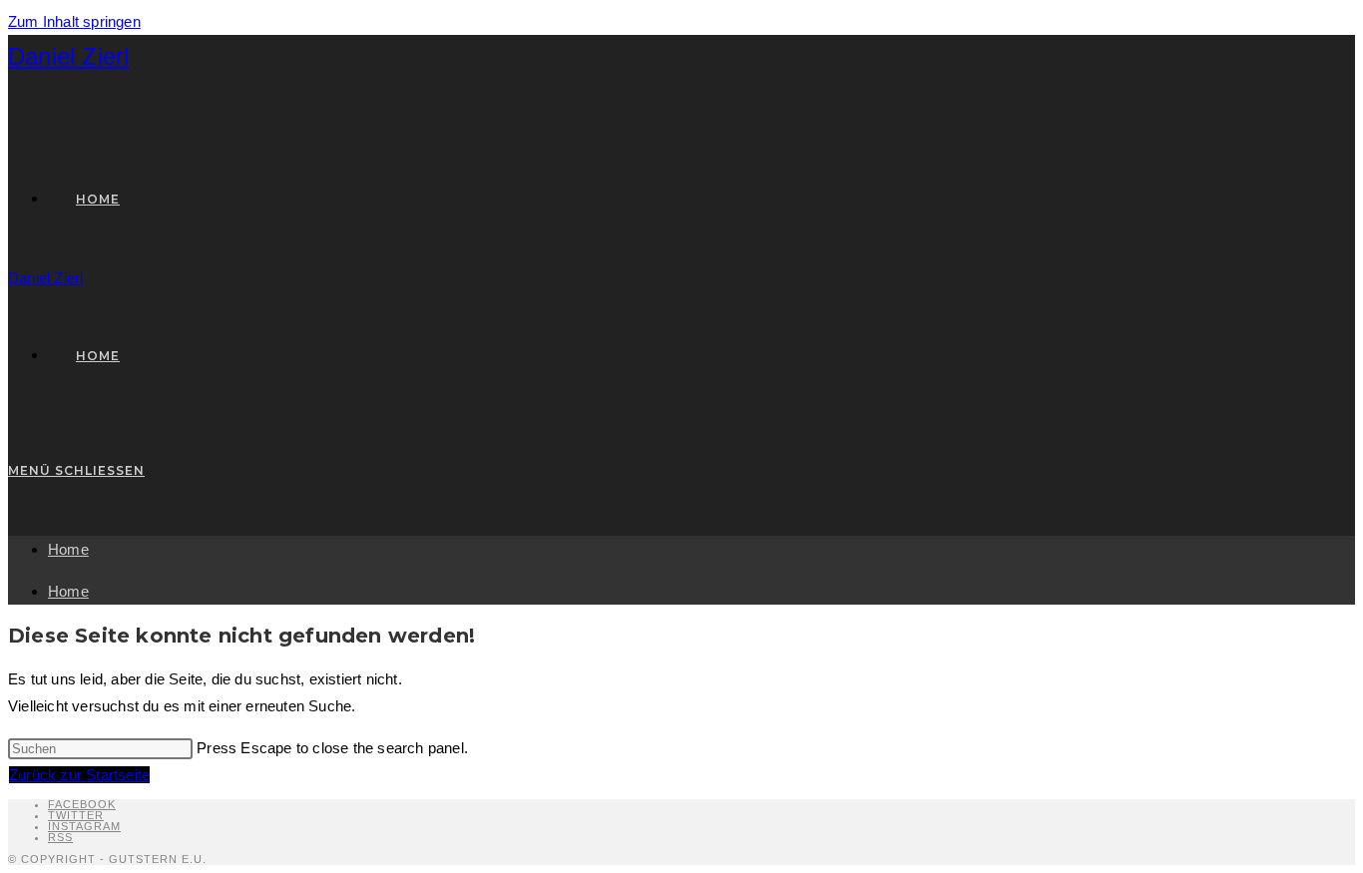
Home (68, 549)
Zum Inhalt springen (74, 21)
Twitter (76, 815)
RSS (60, 837)
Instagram (84, 826)
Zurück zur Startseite (79, 774)
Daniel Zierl (68, 56)
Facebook (82, 804)
